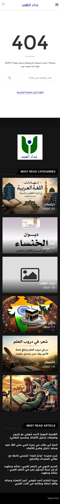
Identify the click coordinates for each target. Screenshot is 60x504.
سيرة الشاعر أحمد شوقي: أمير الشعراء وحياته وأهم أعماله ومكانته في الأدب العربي (31, 482)
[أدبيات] (30, 393)
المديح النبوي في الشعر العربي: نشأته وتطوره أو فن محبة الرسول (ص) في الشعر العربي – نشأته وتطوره (31, 469)
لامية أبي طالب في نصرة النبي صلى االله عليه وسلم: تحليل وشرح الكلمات (31, 447)
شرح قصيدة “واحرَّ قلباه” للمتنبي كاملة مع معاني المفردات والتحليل (33, 457)
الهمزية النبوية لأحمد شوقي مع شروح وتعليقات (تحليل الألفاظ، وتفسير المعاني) (34, 436)
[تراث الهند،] (30, 275)
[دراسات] (30, 196)
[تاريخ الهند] (30, 314)
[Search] (3, 5)
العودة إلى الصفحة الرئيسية (30, 92)
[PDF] (30, 235)
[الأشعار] (30, 354)
